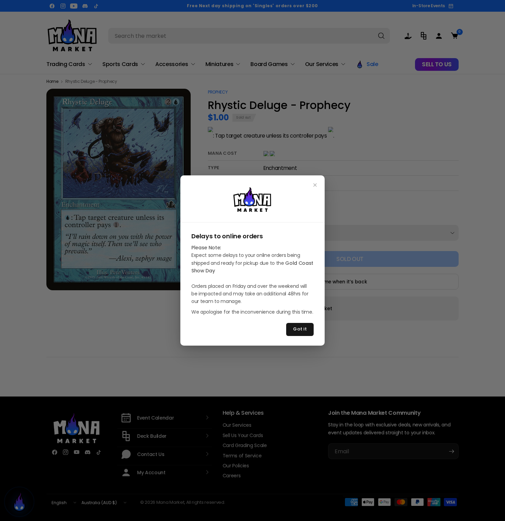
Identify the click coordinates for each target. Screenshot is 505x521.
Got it (300, 329)
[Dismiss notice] (315, 185)
